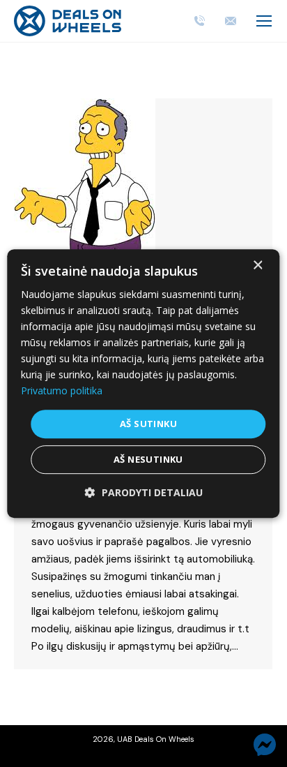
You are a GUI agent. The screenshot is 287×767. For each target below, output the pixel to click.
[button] (144, 492)
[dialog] (143, 384)
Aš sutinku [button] (148, 423)
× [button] (257, 265)
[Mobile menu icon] (264, 21)
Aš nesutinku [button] (148, 459)
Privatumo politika (61, 391)
